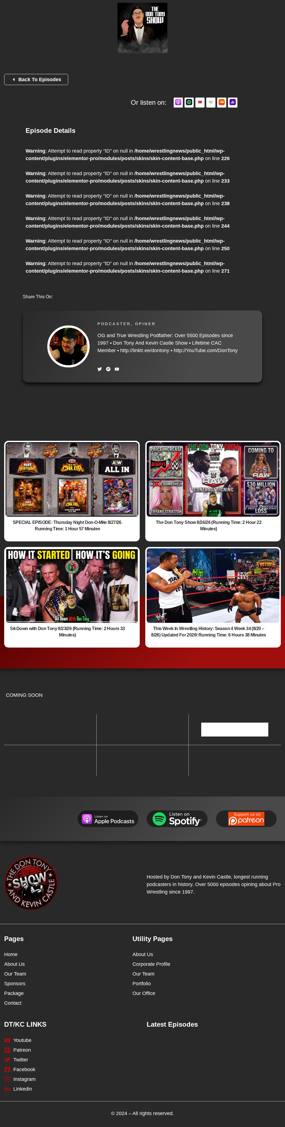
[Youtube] (117, 369)
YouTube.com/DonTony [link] (206, 350)
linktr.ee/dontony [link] (144, 350)
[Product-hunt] (108, 369)
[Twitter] (99, 369)
